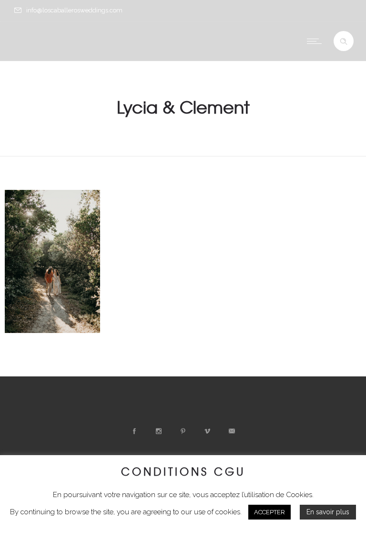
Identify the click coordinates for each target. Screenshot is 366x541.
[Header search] (343, 41)
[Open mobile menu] (316, 41)
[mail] (232, 431)
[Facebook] (134, 431)
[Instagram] (159, 431)
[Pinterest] (183, 431)
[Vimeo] (207, 431)
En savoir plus (327, 512)
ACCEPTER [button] (269, 512)
